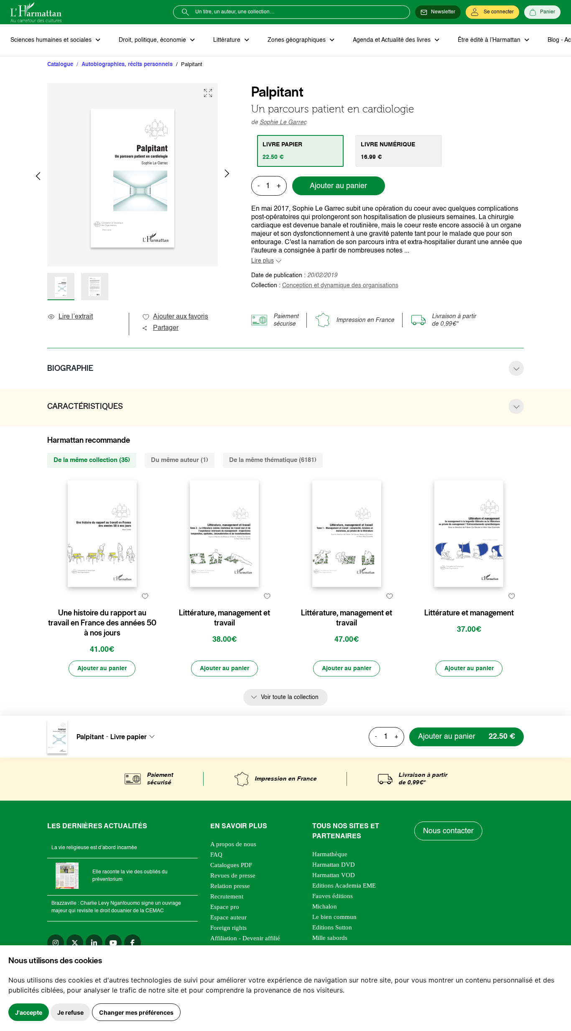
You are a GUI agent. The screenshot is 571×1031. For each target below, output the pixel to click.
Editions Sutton (332, 927)
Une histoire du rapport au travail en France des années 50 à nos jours (102, 623)
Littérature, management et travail (224, 618)
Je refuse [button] (70, 1012)
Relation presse (230, 886)
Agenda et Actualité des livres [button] (392, 40)
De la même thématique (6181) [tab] (272, 460)
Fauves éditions (332, 896)
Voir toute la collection (290, 697)
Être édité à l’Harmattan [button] (490, 40)
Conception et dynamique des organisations (340, 285)
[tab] (300, 151)
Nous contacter (448, 831)
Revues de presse (232, 875)
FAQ (216, 854)
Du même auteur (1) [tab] (179, 460)
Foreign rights (228, 927)
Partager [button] (165, 328)
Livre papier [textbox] (128, 736)
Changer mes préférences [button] (136, 1012)
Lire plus (262, 261)
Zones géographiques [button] (297, 40)
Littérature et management (469, 613)
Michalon (324, 906)
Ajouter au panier (338, 186)
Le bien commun (334, 917)
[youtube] (113, 942)
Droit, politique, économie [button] (153, 40)
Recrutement (226, 896)
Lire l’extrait (76, 317)
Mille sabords (329, 937)
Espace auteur (228, 917)
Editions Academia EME (344, 885)
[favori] (145, 596)
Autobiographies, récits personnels (127, 64)
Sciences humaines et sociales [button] (51, 40)
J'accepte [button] (28, 1012)
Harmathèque (329, 854)
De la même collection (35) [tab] (92, 460)
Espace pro (224, 906)
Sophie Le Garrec (283, 122)
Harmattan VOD (333, 875)
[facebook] (132, 942)
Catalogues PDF (231, 865)
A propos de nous (233, 844)
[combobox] (135, 736)
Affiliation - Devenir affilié (245, 938)
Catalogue (60, 64)
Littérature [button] (227, 40)
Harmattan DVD (333, 864)
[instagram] (55, 942)
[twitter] (74, 942)
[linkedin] (94, 942)
